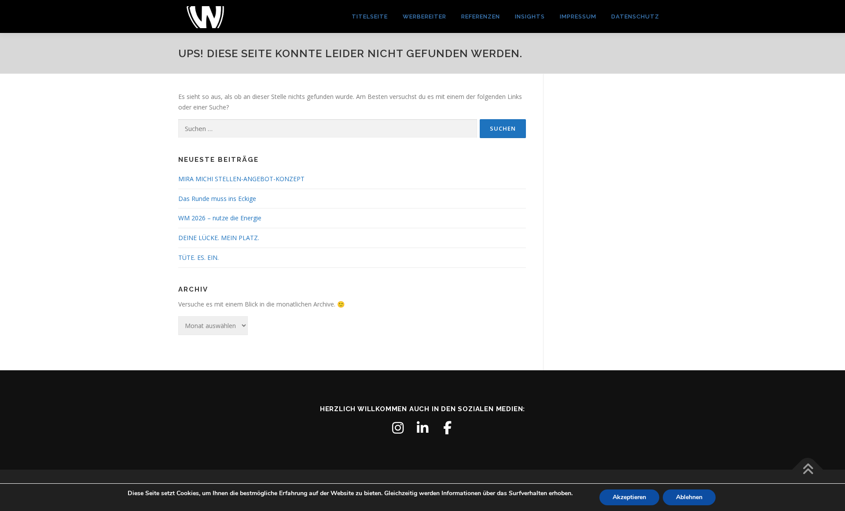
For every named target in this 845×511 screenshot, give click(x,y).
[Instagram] (397, 427)
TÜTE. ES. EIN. (198, 257)
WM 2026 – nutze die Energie (219, 218)
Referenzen (480, 16)
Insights (530, 16)
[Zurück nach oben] (807, 469)
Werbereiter (424, 16)
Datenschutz (635, 16)
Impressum (578, 16)
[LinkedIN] (422, 427)
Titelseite (370, 16)
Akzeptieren (629, 497)
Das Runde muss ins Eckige (217, 198)
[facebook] (447, 427)
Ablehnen (689, 497)
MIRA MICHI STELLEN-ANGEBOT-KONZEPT (241, 179)
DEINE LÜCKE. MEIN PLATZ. (218, 238)
